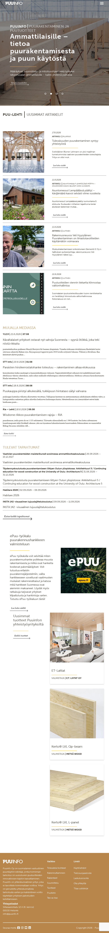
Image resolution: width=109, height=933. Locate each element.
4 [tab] (62, 94)
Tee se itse (52, 897)
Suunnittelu (53, 883)
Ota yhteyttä (80, 883)
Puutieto (51, 892)
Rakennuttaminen (56, 873)
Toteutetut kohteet (56, 868)
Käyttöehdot (80, 868)
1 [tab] (45, 94)
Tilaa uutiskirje (81, 888)
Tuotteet (51, 887)
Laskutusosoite (81, 878)
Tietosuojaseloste (83, 873)
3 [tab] (57, 94)
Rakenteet (52, 878)
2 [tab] (51, 94)
